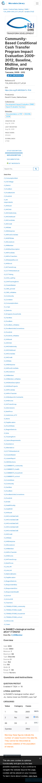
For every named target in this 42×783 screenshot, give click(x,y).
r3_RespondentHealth (11, 592)
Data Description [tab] (14, 155)
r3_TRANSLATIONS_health (13, 610)
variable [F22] (29, 11)
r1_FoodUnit (8, 196)
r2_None (7, 419)
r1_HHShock (8, 263)
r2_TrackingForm (9, 437)
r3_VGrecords (9, 621)
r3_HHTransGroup (10, 559)
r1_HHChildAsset (9, 217)
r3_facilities (8, 487)
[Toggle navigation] (37, 3)
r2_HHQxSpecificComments (13, 397)
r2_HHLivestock (9, 372)
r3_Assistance (9, 444)
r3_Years (7, 624)
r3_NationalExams (10, 574)
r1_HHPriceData (9, 253)
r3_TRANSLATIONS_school (13, 617)
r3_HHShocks (8, 556)
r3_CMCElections (10, 462)
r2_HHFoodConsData (11, 368)
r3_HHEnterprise (9, 541)
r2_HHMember (9, 375)
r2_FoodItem (8, 321)
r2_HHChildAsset (10, 350)
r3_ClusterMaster (10, 455)
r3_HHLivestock (9, 545)
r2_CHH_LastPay (9, 278)
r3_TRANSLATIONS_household (14, 613)
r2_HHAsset (8, 339)
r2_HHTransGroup (10, 404)
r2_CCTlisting (8, 274)
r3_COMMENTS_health (11, 469)
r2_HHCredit (8, 357)
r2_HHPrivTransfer (10, 393)
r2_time (6, 433)
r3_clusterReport (9, 458)
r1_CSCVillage (8, 182)
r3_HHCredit (8, 534)
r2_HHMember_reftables (12, 379)
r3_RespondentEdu (10, 585)
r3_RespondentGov (10, 588)
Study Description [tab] (14, 151)
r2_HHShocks (8, 401)
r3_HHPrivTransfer (10, 552)
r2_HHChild (8, 343)
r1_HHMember (8, 245)
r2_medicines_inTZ (10, 415)
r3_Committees (9, 480)
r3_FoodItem (8, 491)
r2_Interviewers (9, 408)
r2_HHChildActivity (10, 346)
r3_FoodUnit (8, 498)
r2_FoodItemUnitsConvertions (14, 328)
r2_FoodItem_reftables (11, 325)
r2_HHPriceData (9, 390)
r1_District (7, 185)
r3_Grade (7, 502)
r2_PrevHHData (9, 426)
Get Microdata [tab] (14, 163)
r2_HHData (7, 361)
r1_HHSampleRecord (11, 260)
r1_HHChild (7, 209)
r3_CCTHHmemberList (11, 451)
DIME (26, 9)
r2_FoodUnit (8, 332)
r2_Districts (8, 310)
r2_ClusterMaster (10, 285)
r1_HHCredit (8, 224)
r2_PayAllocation (9, 422)
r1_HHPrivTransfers (10, 256)
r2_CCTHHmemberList (11, 271)
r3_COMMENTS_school (12, 476)
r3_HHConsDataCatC (11, 523)
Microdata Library (17, 3)
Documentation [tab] (13, 159)
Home (5, 9)
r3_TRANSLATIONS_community (14, 606)
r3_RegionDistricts (10, 581)
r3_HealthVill (8, 509)
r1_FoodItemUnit (9, 192)
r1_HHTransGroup (10, 267)
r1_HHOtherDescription (12, 249)
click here (33, 776)
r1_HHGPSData (9, 238)
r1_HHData (7, 227)
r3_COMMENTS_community (13, 465)
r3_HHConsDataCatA (11, 516)
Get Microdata (16, 75)
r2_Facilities (8, 318)
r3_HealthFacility (9, 505)
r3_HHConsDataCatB (11, 520)
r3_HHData (7, 538)
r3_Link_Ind (8, 570)
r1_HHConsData (9, 220)
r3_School (7, 595)
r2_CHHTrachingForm (11, 281)
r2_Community (9, 296)
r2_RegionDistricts (10, 429)
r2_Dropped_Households (12, 314)
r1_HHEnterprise (9, 231)
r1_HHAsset (8, 206)
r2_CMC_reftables (10, 292)
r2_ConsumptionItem (11, 303)
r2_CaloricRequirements (12, 440)
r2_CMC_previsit (9, 289)
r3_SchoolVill (8, 599)
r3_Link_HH (8, 567)
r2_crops (7, 307)
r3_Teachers (8, 603)
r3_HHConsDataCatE (11, 530)
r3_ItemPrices (8, 563)
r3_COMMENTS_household (13, 473)
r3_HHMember (9, 548)
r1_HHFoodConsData (11, 235)
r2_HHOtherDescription (12, 382)
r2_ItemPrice (8, 411)
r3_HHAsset (8, 512)
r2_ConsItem (8, 299)
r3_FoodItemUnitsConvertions (14, 494)
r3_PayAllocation (9, 577)
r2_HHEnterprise (9, 364)
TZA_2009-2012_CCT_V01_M (13, 11)
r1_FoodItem (8, 189)
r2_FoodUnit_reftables (11, 336)
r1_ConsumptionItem (11, 178)
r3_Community (9, 484)
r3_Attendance (9, 447)
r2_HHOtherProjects (11, 386)
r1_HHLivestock (9, 242)
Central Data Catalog (16, 9)
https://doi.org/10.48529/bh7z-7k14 (18, 90)
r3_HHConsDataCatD (11, 527)
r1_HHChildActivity (10, 213)
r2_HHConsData (9, 354)
